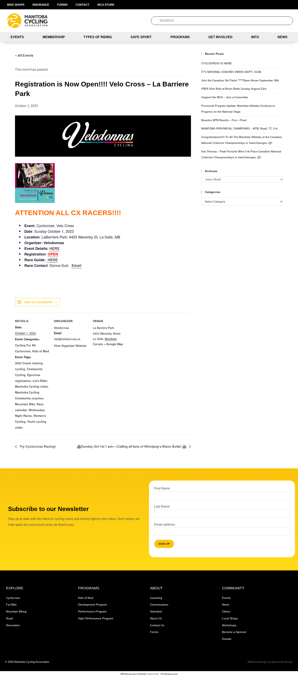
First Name (162, 488)
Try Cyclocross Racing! (37, 446)
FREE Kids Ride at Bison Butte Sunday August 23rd (233, 88)
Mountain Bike (25, 404)
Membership (54, 37)
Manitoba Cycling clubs (31, 386)
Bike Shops (15, 4)
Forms (62, 4)
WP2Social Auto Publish (133, 674)
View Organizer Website (70, 346)
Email (76, 265)
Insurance (40, 4)
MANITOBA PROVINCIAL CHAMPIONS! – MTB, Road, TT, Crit (239, 128)
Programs (180, 37)
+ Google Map (113, 344)
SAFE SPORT (141, 37)
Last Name (162, 506)
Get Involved (220, 37)
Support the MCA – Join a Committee (224, 97)
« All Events (24, 55)
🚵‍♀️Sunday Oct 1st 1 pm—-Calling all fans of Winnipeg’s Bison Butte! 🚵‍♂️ (132, 446)
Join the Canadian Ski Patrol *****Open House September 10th (240, 80)
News (282, 37)
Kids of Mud (40, 351)
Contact (82, 4)
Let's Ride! (40, 381)
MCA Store (106, 4)
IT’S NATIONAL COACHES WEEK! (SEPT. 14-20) (231, 71)
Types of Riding (98, 37)
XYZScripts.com (169, 674)
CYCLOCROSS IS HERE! (216, 63)
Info (255, 37)
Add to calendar (38, 302)
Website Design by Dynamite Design (270, 661)
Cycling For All (25, 345)
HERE (54, 248)
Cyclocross (23, 351)
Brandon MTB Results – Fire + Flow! (224, 120)
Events (17, 37)
